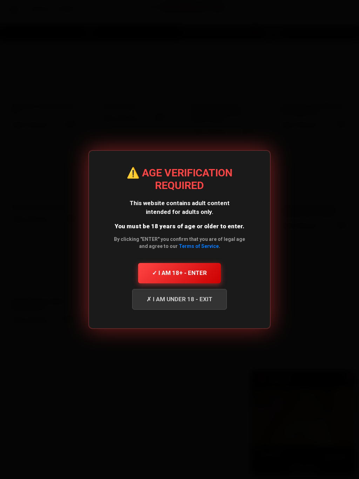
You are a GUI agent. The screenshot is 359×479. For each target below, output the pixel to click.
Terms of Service (199, 246)
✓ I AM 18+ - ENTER (179, 272)
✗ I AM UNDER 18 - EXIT (179, 299)
